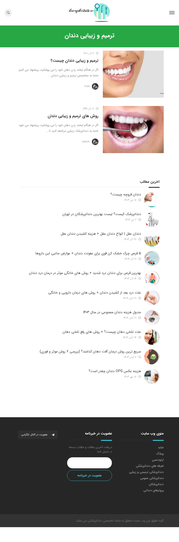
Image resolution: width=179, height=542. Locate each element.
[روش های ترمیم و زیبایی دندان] (133, 129)
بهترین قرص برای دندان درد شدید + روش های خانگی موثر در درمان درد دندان (85, 273)
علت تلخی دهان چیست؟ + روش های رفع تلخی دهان (102, 332)
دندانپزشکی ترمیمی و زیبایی (146, 472)
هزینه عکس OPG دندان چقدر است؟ (115, 371)
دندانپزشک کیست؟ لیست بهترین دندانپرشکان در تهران (101, 214)
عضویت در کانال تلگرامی (34, 435)
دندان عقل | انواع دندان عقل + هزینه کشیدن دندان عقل (101, 233)
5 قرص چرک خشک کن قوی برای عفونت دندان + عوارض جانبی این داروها (88, 253)
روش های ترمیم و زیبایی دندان (73, 116)
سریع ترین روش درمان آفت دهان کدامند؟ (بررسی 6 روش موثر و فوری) (90, 351)
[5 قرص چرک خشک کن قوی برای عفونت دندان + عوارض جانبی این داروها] (152, 258)
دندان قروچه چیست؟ (125, 194)
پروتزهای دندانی (153, 490)
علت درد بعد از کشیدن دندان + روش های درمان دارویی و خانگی (94, 292)
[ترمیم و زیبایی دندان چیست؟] (133, 74)
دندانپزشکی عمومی (152, 478)
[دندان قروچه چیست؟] (152, 199)
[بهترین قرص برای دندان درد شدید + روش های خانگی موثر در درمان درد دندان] (152, 278)
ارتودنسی (158, 459)
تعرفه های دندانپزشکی (150, 465)
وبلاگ (160, 453)
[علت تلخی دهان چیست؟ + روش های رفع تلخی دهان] (152, 337)
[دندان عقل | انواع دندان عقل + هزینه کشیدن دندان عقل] (152, 239)
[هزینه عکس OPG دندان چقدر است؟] (152, 376)
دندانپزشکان (156, 484)
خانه (161, 447)
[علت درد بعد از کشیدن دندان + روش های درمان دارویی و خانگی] (152, 298)
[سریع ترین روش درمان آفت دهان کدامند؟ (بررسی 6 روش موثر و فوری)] (152, 356)
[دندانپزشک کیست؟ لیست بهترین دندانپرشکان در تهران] (152, 219)
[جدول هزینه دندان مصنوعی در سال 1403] (152, 317)
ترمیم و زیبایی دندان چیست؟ (74, 61)
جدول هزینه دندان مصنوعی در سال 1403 (112, 312)
